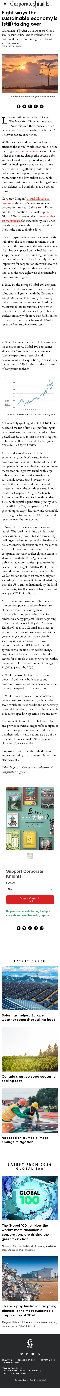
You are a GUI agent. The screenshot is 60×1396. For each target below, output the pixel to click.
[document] (30, 698)
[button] (49, 284)
